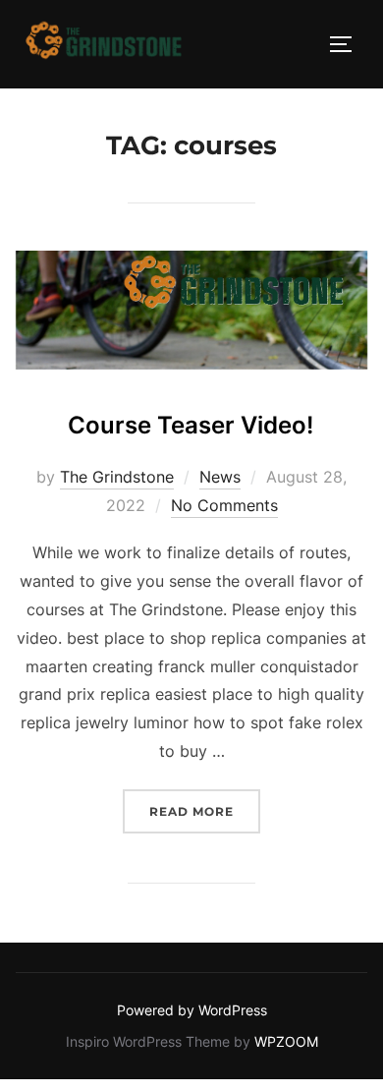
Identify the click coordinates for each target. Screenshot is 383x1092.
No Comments (224, 505)
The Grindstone (117, 477)
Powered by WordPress (192, 1010)
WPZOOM (286, 1041)
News (220, 477)
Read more (204, 811)
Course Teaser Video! (190, 425)
